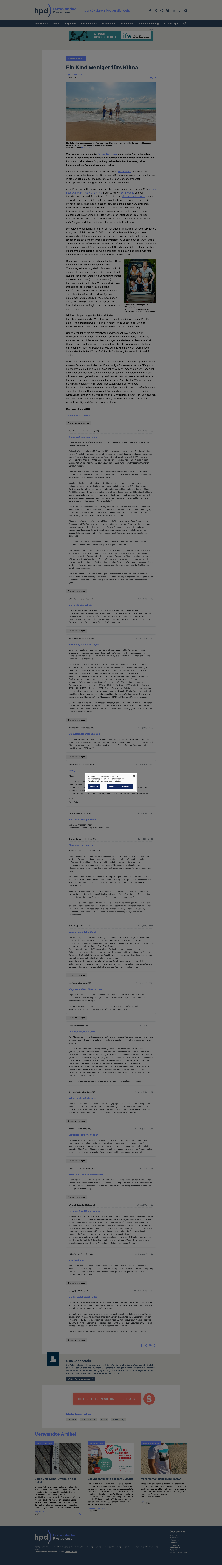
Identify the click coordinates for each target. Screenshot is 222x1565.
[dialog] (111, 782)
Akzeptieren (126, 787)
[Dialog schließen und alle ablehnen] (134, 775)
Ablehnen (112, 787)
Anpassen (94, 787)
